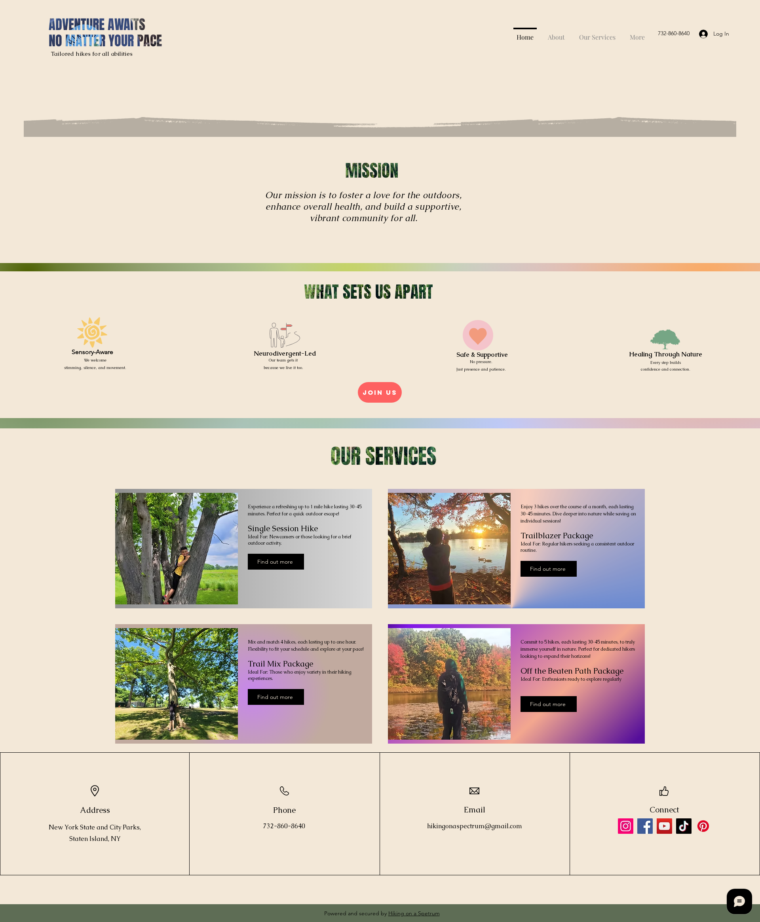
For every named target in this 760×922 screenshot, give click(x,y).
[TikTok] (684, 826)
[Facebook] (645, 826)
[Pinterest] (703, 826)
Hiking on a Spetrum (414, 913)
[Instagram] (625, 826)
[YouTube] (664, 826)
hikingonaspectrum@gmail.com (474, 826)
